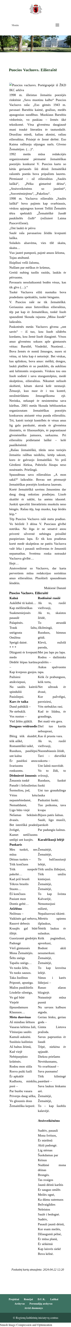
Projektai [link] (14, 1299)
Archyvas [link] (20, 1303)
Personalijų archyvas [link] (40, 1303)
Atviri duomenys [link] (33, 1308)
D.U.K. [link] (42, 1299)
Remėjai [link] (28, 1299)
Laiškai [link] (54, 1299)
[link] (35, 9)
